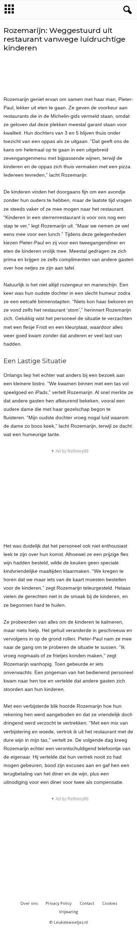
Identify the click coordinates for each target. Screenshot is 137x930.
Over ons (29, 903)
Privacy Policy (59, 903)
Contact (87, 903)
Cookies (109, 903)
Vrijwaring (68, 911)
